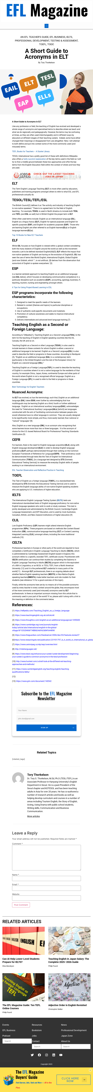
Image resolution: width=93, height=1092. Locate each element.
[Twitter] (32, 1054)
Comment (17, 844)
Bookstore (37, 1030)
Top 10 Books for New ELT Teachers (27, 235)
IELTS (69, 37)
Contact (35, 1041)
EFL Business (57, 37)
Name (15, 875)
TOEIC (50, 44)
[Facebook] (39, 1054)
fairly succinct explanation (34, 159)
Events (5, 1025)
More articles (33, 816)
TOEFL (42, 44)
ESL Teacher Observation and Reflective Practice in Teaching (38, 470)
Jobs (34, 1035)
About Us (65, 1041)
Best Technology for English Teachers (28, 387)
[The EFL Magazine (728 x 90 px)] (46, 179)
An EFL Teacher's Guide (34, 37)
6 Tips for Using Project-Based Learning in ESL (32, 287)
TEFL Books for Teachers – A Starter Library (31, 151)
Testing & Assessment (64, 40)
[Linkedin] (53, 1054)
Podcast (6, 1035)
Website (15, 894)
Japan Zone (67, 1035)
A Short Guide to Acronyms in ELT (46, 53)
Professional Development (32, 40)
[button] (46, 26)
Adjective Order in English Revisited (67, 1005)
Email (15, 884)
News (64, 1025)
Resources (37, 1025)
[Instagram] (46, 1054)
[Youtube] (60, 1054)
